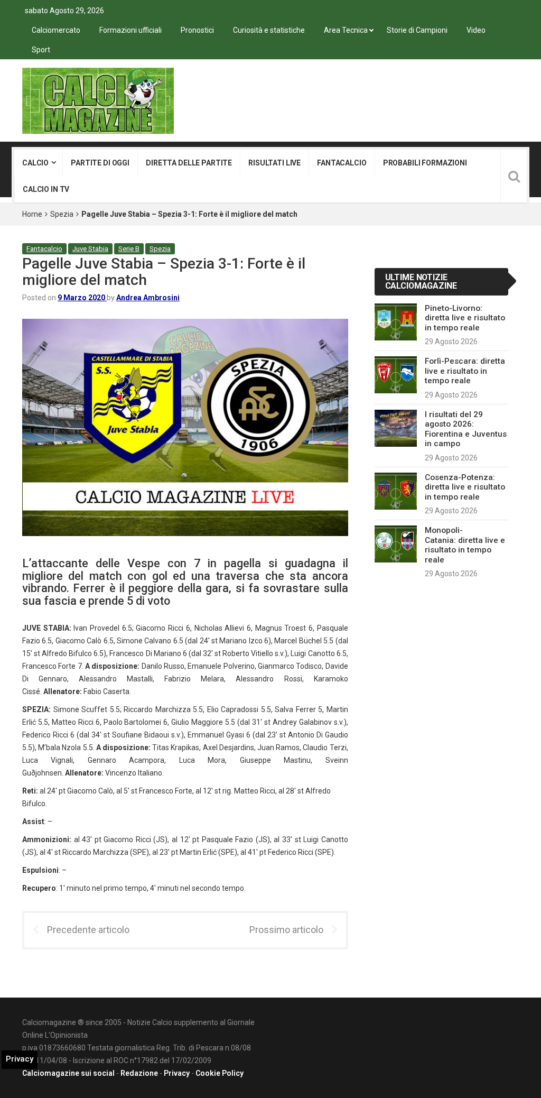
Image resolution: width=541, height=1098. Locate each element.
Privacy (177, 1073)
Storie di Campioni (417, 30)
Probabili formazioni (425, 163)
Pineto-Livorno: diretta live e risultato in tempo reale (465, 318)
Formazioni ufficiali (130, 30)
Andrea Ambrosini (148, 297)
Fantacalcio (341, 163)
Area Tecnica (346, 30)
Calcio (35, 163)
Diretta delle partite (189, 163)
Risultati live (274, 163)
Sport (41, 49)
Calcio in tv (46, 189)
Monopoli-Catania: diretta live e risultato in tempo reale (465, 544)
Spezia (61, 214)
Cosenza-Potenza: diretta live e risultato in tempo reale (465, 487)
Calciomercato (56, 30)
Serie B (128, 249)
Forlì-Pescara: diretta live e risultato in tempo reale (465, 370)
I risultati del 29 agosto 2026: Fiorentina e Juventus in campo (466, 429)
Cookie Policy (219, 1073)
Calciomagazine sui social (68, 1073)
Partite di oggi (100, 163)
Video (476, 30)
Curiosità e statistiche (269, 30)
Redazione (139, 1073)
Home (32, 214)
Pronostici (197, 30)
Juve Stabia (90, 249)
